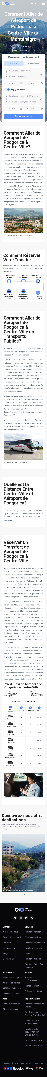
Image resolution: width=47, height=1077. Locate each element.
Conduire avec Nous (11, 993)
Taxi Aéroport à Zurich (34, 1046)
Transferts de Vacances (35, 943)
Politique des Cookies (34, 991)
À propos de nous (10, 932)
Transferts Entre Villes (34, 948)
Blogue (6, 953)
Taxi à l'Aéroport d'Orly (34, 1040)
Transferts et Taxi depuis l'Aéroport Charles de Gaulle (32, 1032)
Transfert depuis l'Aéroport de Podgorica (18, 890)
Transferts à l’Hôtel (33, 959)
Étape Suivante (23, 116)
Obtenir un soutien (10, 1009)
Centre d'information (11, 1004)
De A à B (13, 63)
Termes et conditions (34, 986)
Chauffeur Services (33, 937)
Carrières (7, 943)
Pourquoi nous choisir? (12, 937)
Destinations (8, 959)
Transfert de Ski (31, 953)
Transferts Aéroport (33, 932)
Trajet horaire (33, 63)
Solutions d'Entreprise (12, 977)
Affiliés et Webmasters (12, 988)
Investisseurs (9, 948)
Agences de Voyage (11, 983)
